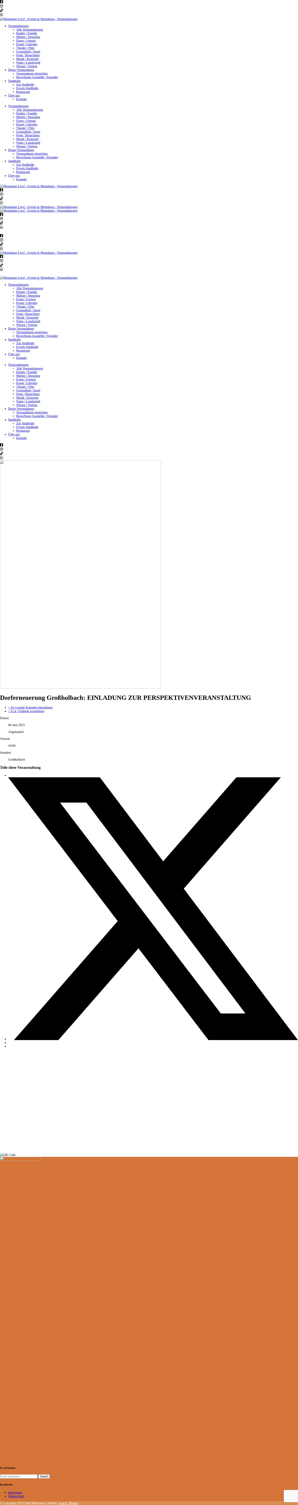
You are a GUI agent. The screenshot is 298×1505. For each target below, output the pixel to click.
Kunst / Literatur (26, 44)
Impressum (15, 1492)
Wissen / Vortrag (26, 66)
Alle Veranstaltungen (29, 29)
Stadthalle (14, 81)
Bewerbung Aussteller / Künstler (37, 77)
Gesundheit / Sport (28, 51)
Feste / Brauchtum (28, 55)
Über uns (14, 95)
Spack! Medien (68, 1503)
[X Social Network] (153, 1039)
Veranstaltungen (18, 26)
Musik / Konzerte (27, 59)
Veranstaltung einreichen (32, 73)
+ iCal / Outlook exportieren (26, 711)
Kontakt (21, 99)
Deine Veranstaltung (21, 70)
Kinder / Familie (26, 33)
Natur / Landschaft (28, 62)
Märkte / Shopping (28, 37)
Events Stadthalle (27, 88)
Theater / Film (25, 48)
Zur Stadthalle (25, 84)
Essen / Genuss (26, 40)
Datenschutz (16, 1496)
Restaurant (23, 92)
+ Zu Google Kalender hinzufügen (30, 707)
